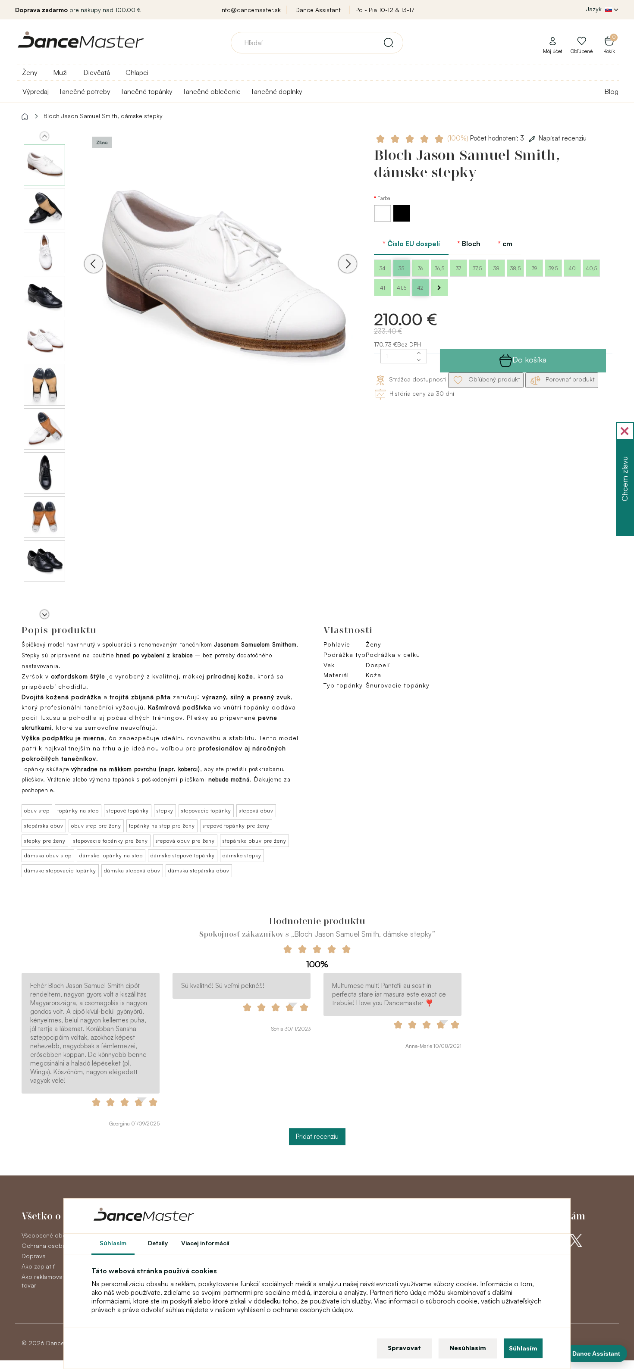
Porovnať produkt (569, 379)
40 (572, 268)
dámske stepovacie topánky (60, 870)
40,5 (591, 268)
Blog (611, 91)
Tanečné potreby (84, 91)
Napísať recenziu (563, 138)
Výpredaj (35, 91)
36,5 (439, 268)
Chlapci (137, 72)
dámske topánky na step (111, 855)
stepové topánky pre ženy (236, 825)
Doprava (34, 1256)
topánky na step (78, 810)
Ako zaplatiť (38, 1266)
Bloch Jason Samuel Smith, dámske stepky (103, 115)
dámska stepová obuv (132, 870)
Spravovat (404, 1347)
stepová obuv (256, 810)
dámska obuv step (48, 855)
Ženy (30, 72)
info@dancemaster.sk (250, 9)
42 (420, 287)
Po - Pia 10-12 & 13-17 (384, 9)
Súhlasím (523, 1348)
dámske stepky (242, 855)
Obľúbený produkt (493, 379)
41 (382, 287)
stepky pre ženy (45, 841)
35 (401, 268)
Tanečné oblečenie (211, 91)
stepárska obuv (43, 825)
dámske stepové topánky (183, 855)
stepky (165, 810)
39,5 (553, 268)
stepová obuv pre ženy (185, 841)
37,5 (477, 268)
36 (420, 268)
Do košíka (529, 359)
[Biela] (383, 219)
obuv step (37, 810)
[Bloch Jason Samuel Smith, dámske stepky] (220, 275)
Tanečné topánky (146, 91)
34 (383, 268)
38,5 (515, 268)
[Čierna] (401, 219)
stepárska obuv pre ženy (254, 841)
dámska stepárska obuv (198, 870)
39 (534, 268)
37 (458, 268)
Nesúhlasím (467, 1347)
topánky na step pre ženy (162, 825)
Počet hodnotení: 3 (486, 138)
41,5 (401, 287)
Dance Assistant (318, 9)
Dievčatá (96, 72)
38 (496, 268)
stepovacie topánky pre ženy (110, 841)
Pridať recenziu (317, 1136)
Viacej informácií (205, 1243)
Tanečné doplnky (276, 91)
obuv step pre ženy (96, 825)
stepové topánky (128, 810)
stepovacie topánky (206, 810)
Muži (60, 72)
